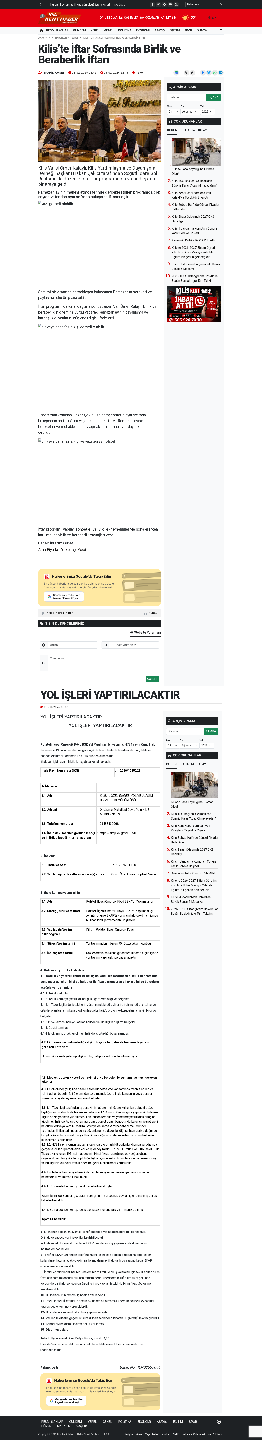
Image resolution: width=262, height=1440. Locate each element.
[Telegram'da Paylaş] (221, 73)
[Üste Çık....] (219, 1422)
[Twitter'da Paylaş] (209, 73)
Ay (182, 106)
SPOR (188, 30)
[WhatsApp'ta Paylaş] (215, 73)
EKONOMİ (143, 30)
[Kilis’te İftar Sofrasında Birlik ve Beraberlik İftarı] (99, 121)
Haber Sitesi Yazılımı (88, 1434)
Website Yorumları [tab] (147, 632)
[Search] (221, 4)
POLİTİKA (125, 30)
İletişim (129, 1434)
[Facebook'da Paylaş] (203, 73)
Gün (169, 106)
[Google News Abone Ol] (176, 73)
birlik (61, 613)
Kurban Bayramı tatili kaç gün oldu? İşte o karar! (80, 4)
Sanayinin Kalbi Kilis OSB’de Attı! (194, 240)
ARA (215, 97)
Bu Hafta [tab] (187, 130)
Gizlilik (176, 1434)
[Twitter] (158, 4)
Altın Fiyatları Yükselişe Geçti (62, 549)
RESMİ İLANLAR (57, 30)
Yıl (202, 106)
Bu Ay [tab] (202, 130)
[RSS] (176, 4)
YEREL (95, 30)
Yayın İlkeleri (152, 1434)
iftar (70, 613)
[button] (40, 4)
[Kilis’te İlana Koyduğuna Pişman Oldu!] (196, 152)
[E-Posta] (170, 4)
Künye (139, 1434)
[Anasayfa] (41, 30)
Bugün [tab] (172, 130)
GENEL (109, 30)
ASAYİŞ (159, 30)
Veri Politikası (215, 1434)
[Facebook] (152, 4)
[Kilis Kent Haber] (59, 17)
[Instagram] (164, 4)
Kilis (51, 613)
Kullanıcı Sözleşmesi (194, 1434)
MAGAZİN (63, 1426)
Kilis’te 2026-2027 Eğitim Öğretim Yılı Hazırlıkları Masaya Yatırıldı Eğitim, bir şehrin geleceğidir (194, 252)
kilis (211, 17)
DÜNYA (202, 30)
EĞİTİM (174, 30)
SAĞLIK (81, 1426)
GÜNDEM (79, 30)
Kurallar (166, 1434)
